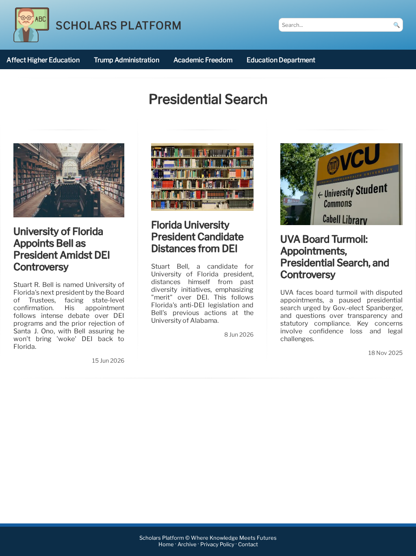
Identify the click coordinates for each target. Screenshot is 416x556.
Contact (248, 545)
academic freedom (202, 60)
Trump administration (126, 60)
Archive (187, 545)
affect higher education (43, 60)
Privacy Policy (217, 545)
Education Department (281, 60)
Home (166, 545)
